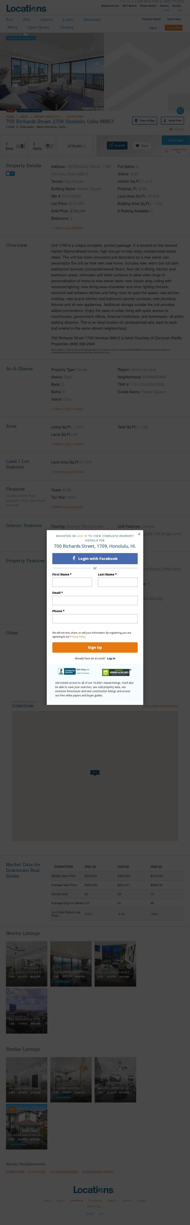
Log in (82, 536)
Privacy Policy (77, 636)
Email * (57, 593)
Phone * (58, 611)
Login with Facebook (97, 558)
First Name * (62, 574)
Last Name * (107, 574)
